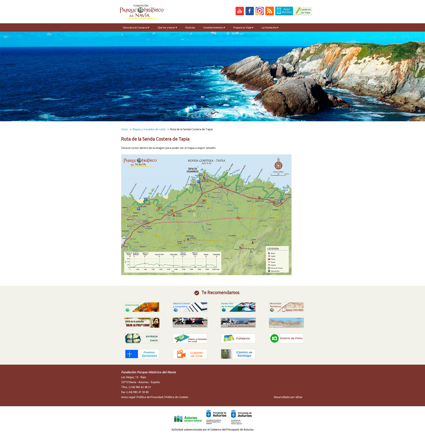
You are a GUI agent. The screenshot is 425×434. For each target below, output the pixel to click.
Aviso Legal (128, 397)
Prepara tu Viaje (243, 27)
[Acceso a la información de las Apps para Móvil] (284, 14)
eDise (299, 397)
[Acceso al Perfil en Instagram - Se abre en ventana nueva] (259, 14)
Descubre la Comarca (136, 27)
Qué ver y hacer (167, 27)
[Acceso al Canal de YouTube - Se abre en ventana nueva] (239, 14)
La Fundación (270, 27)
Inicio (124, 129)
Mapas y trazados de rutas (149, 129)
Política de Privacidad (150, 397)
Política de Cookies (176, 397)
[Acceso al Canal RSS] (269, 14)
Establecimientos (214, 27)
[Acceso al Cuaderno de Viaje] (303, 14)
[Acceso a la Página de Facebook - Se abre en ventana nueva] (249, 14)
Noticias (190, 27)
